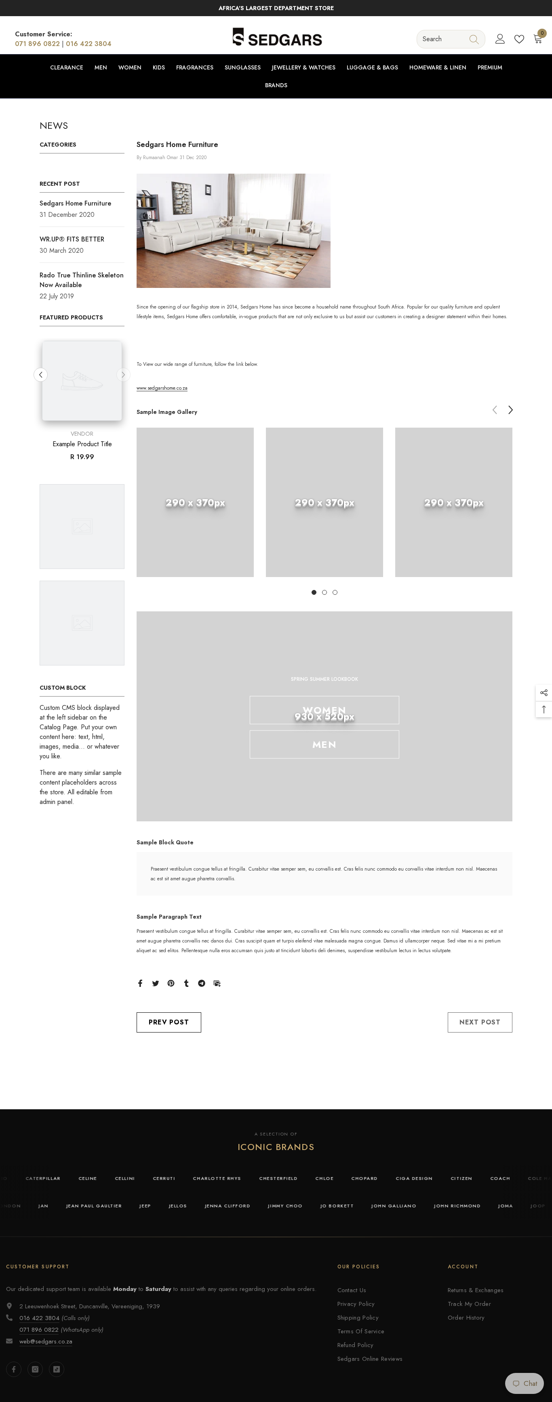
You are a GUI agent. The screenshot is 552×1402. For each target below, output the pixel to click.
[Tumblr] (186, 982)
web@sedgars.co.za (45, 1341)
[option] (82, 402)
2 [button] (324, 592)
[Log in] (500, 39)
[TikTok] (56, 1369)
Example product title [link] (82, 444)
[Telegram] (201, 982)
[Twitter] (155, 982)
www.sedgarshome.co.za (162, 388)
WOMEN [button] (324, 710)
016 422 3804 (89, 43)
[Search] (451, 39)
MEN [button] (324, 744)
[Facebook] (140, 982)
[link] (195, 502)
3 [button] (335, 592)
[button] (123, 374)
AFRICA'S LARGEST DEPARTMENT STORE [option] (276, 8)
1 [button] (314, 592)
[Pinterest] (171, 982)
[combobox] (443, 39)
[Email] (217, 982)
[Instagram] (35, 1369)
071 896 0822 (37, 43)
